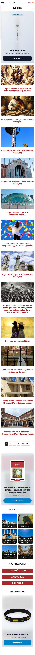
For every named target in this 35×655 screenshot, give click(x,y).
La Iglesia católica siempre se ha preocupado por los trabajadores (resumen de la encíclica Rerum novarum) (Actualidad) (17, 308)
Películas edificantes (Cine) (17, 341)
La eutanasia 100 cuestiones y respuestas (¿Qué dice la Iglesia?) (17, 244)
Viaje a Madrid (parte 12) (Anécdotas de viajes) (17, 151)
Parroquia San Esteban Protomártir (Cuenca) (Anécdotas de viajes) (17, 402)
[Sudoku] (14, 2)
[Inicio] (6, 2)
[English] (29, 2)
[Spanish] (33, 2)
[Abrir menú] (2, 2)
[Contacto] (18, 2)
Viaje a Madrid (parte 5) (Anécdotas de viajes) (18, 275)
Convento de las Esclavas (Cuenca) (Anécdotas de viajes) (17, 371)
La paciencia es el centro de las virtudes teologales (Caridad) (17, 89)
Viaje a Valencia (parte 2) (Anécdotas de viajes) (17, 213)
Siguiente (25, 444)
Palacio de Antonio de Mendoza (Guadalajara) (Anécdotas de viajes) (17, 433)
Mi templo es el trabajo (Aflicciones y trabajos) (17, 120)
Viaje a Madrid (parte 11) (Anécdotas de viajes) (17, 182)
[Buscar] (10, 2)
